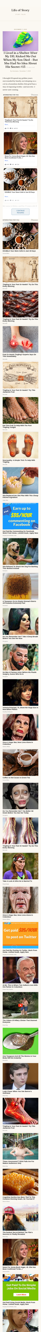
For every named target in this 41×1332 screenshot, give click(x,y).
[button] (20, 41)
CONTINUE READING (20, 212)
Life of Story (20, 10)
